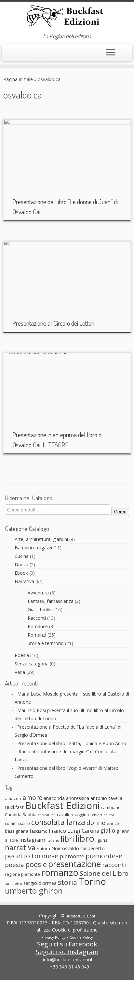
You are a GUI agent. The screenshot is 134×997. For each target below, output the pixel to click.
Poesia (22, 655)
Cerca (120, 511)
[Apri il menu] (110, 53)
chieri (97, 815)
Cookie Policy (81, 937)
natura (43, 848)
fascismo (38, 831)
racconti (114, 865)
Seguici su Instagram (67, 951)
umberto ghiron (34, 890)
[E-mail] (7, 56)
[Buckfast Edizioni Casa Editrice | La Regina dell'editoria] (67, 17)
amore (32, 797)
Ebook (21, 573)
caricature (47, 815)
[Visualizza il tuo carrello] (123, 51)
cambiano (111, 807)
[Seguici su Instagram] (20, 56)
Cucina (22, 556)
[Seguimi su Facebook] (13, 55)
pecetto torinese (32, 855)
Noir (56, 848)
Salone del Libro (104, 873)
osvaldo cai (74, 848)
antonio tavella (106, 798)
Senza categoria (31, 664)
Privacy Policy (53, 937)
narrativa (20, 847)
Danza (21, 564)
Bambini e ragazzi (33, 548)
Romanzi (37, 635)
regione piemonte (22, 874)
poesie (36, 864)
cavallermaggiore (74, 814)
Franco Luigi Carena (74, 830)
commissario (17, 823)
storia (67, 882)
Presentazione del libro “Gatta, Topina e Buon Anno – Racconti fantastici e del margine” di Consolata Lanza (70, 751)
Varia (20, 672)
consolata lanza (58, 822)
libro (84, 838)
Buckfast (14, 807)
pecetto (96, 848)
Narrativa (24, 581)
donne (96, 822)
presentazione (74, 863)
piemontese (104, 855)
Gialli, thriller (40, 609)
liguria (102, 840)
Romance (38, 626)
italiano (53, 840)
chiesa (108, 815)
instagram (32, 839)
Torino (92, 881)
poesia (14, 865)
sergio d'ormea (40, 883)
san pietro (13, 883)
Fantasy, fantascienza (51, 601)
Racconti (37, 618)
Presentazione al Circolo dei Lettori (53, 323)
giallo (107, 830)
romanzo (59, 872)
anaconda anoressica (66, 798)
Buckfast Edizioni (62, 805)
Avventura (38, 593)
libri (67, 839)
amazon (13, 798)
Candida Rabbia (20, 814)
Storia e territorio (46, 643)
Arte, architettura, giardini (41, 539)
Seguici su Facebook (67, 944)
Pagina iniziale (18, 79)
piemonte (72, 856)
